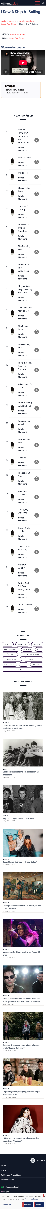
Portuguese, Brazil (11, 1187)
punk (23, 664)
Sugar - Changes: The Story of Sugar (18, 818)
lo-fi (39, 649)
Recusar (27, 1205)
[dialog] (23, 1201)
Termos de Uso (7, 1179)
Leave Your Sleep (8, 24)
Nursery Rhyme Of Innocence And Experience (23, 136)
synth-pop (22, 669)
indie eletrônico (10, 649)
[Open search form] (43, 3)
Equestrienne (24, 157)
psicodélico (9, 664)
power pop (33, 659)
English (6, 1191)
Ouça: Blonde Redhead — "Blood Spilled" (20, 862)
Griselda (22, 457)
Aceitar (38, 1205)
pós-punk (10, 654)
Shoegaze (37, 664)
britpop (8, 644)
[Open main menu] (37, 3)
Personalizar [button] (6, 1205)
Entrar (41, 1160)
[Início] (9, 3)
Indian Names (25, 604)
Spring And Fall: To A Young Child (24, 586)
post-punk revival (31, 654)
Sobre (3, 1170)
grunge (37, 644)
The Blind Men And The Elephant (25, 366)
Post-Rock (11, 659)
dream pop (22, 644)
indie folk (27, 649)
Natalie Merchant (26, 21)
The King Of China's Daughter (23, 227)
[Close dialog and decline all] (44, 1195)
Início (3, 21)
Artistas (12, 21)
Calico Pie (23, 173)
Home (3, 1165)
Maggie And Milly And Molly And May (25, 289)
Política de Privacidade (11, 1175)
